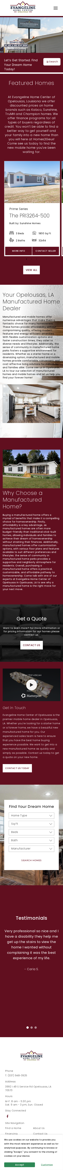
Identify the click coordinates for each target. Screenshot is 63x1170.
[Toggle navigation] (55, 8)
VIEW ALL (31, 270)
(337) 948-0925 (17, 1075)
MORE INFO (18, 250)
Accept (19, 1164)
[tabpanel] (32, 208)
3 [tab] (37, 259)
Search (53, 61)
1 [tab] (27, 259)
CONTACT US (31, 645)
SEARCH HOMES (31, 860)
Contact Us (40, 1133)
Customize (47, 1164)
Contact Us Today (17, 768)
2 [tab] (32, 259)
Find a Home (13, 1128)
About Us (39, 1128)
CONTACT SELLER (45, 250)
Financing (11, 1133)
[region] (31, 1152)
